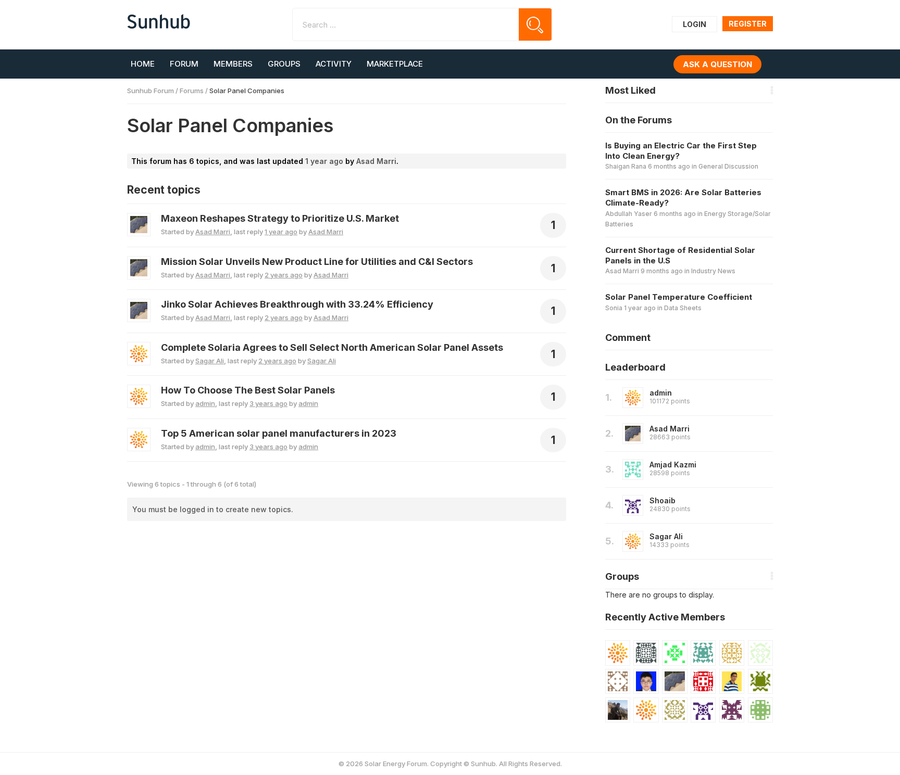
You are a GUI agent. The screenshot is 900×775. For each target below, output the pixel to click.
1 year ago (324, 161)
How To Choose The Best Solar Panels (248, 390)
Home (143, 64)
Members (233, 64)
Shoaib (662, 500)
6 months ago (669, 166)
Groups (284, 64)
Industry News (713, 271)
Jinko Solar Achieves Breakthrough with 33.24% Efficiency (297, 304)
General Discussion (728, 166)
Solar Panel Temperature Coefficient (678, 297)
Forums (192, 90)
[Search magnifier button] (535, 24)
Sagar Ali (666, 536)
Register (748, 23)
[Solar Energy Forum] (158, 21)
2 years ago (284, 275)
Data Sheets (683, 308)
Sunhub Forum (150, 90)
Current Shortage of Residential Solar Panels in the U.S (680, 255)
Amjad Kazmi (672, 464)
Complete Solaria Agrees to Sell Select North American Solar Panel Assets (332, 347)
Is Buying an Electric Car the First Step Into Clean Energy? (681, 151)
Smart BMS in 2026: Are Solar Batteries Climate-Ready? (683, 197)
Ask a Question (717, 64)
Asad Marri (669, 428)
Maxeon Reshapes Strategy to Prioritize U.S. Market (280, 218)
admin (660, 392)
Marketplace (395, 64)
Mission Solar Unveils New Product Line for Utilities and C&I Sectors (317, 261)
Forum (184, 64)
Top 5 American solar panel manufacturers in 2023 (278, 433)
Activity (334, 64)
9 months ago (662, 271)
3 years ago (268, 403)
